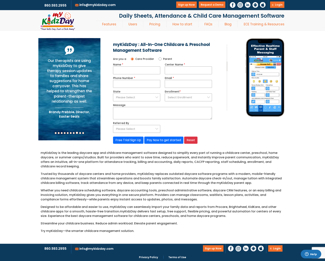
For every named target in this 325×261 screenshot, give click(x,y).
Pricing (154, 24)
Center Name (175, 64)
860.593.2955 (55, 248)
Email (169, 78)
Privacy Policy (148, 257)
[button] (56, 133)
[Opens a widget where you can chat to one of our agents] (311, 254)
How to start (182, 24)
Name (118, 64)
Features (109, 24)
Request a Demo (212, 5)
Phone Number (124, 78)
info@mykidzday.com (96, 249)
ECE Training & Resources (264, 24)
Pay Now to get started (164, 140)
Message (119, 105)
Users (132, 24)
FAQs (208, 24)
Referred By (121, 123)
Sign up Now (186, 5)
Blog (228, 24)
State (116, 91)
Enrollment (173, 91)
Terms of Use (177, 257)
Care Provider (144, 59)
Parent (167, 59)
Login (278, 5)
